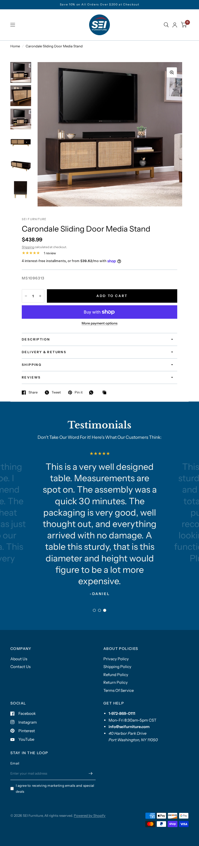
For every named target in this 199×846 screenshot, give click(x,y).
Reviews (31, 377)
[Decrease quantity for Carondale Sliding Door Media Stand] (26, 296)
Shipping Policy (117, 666)
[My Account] (174, 24)
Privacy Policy (116, 658)
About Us (18, 658)
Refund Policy (115, 674)
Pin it (79, 392)
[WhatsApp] (92, 392)
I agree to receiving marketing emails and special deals (55, 788)
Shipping (28, 247)
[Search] (166, 24)
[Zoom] (172, 72)
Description (36, 339)
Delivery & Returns (44, 352)
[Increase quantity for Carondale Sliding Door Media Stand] (40, 296)
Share (33, 392)
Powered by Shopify (89, 815)
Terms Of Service (118, 690)
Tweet (56, 392)
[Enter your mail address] (90, 773)
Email (14, 763)
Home (15, 46)
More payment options (99, 323)
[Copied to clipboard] (105, 392)
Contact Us (20, 666)
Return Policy (115, 682)
